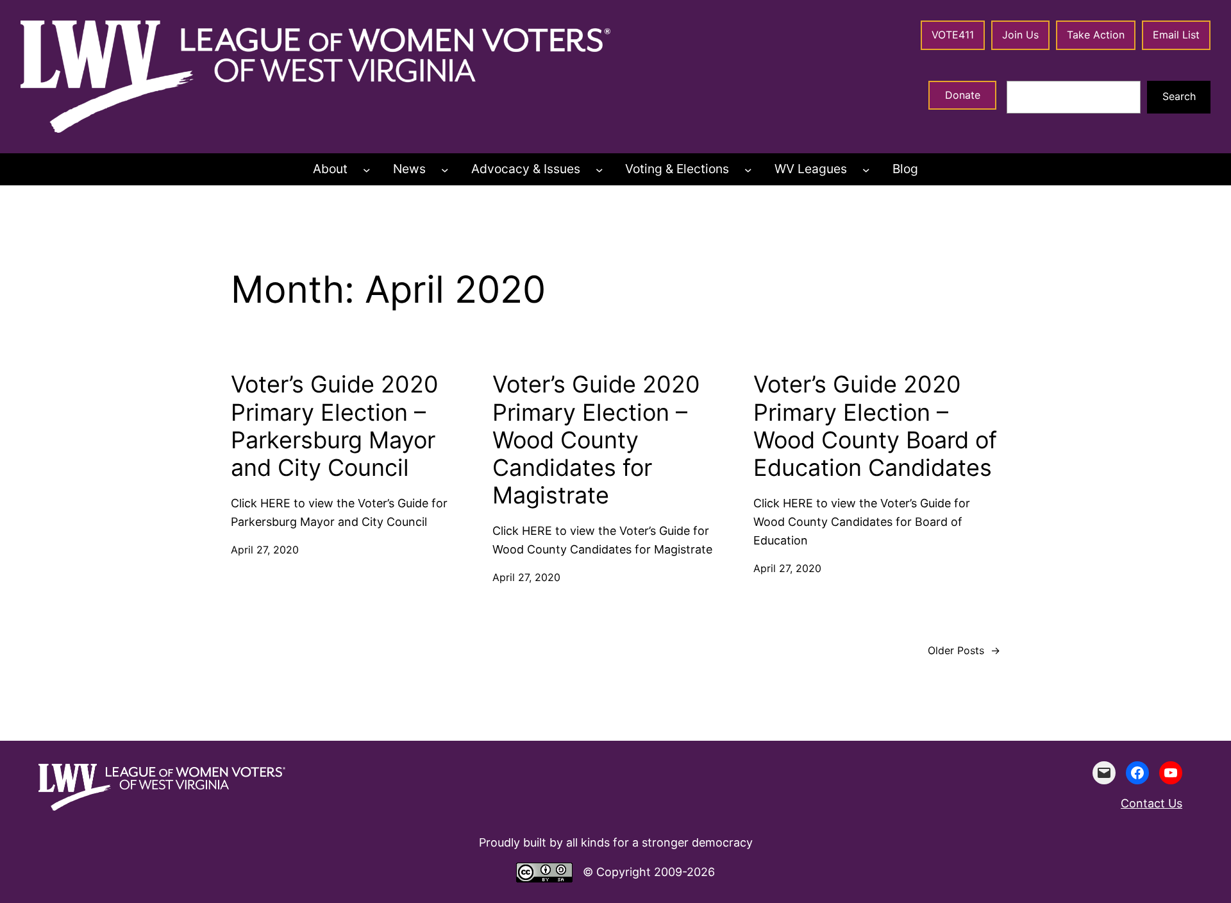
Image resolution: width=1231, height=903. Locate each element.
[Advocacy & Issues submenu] (599, 169)
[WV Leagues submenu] (866, 169)
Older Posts (964, 650)
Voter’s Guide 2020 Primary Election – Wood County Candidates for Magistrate (596, 440)
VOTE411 (953, 34)
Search (1179, 96)
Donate (962, 95)
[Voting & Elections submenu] (748, 169)
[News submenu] (445, 169)
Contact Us (1151, 803)
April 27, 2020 (265, 549)
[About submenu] (367, 169)
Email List (1176, 34)
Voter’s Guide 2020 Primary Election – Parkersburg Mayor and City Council (335, 426)
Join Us (1020, 34)
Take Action (1096, 34)
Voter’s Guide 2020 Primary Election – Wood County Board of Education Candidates (875, 426)
